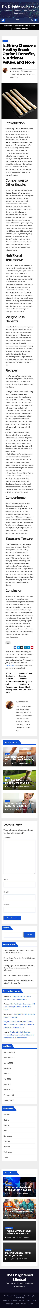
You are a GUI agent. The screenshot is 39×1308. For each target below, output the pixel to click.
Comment (7, 838)
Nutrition (22, 74)
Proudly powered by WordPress (13, 1296)
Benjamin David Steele (12, 1021)
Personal (7, 1147)
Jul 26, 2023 (11, 1259)
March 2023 (8, 1090)
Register (30, 1303)
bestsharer (23, 1193)
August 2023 (8, 1063)
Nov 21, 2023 (11, 1215)
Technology (8, 1152)
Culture (6, 1120)
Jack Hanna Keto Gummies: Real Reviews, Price (19, 759)
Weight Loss (14, 77)
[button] (32, 20)
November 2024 (9, 1052)
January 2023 (9, 1100)
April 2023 (7, 1084)
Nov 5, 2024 (11, 1193)
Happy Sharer (17, 69)
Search (6, 928)
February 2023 (9, 1095)
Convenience (28, 71)
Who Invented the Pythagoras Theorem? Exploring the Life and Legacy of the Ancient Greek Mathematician (19, 1035)
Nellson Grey (22, 763)
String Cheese (30, 74)
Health (5, 41)
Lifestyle (7, 1141)
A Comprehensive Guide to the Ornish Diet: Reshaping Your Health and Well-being (19, 807)
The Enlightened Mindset (20, 6)
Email (6, 892)
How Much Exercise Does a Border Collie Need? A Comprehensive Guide (18, 784)
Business (7, 1115)
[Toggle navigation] (17, 20)
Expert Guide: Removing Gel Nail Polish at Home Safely (19, 1212)
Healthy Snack (14, 74)
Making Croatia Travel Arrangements (17, 975)
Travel (6, 1157)
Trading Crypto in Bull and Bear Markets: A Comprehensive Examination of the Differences (19, 968)
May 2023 (7, 1079)
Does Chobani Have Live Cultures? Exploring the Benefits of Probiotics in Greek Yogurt (19, 1024)
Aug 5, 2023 (11, 1237)
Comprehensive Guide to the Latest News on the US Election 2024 (18, 1190)
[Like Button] (8, 642)
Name (6, 879)
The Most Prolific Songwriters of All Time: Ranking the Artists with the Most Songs (19, 1007)
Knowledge (8, 1136)
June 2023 (7, 1074)
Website (6, 904)
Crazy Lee (23, 1215)
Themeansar (18, 1297)
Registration (10, 665)
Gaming (6, 1125)
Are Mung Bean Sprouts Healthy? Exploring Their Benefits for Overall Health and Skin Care (25, 681)
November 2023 (9, 1058)
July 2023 (7, 1068)
